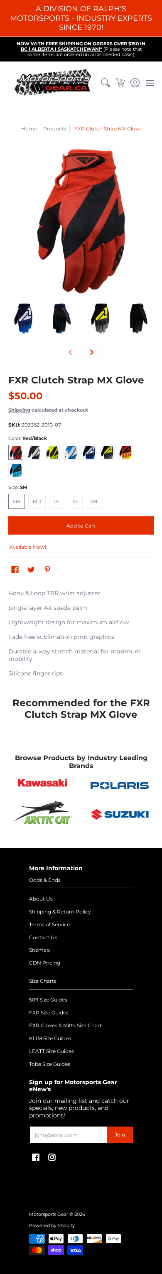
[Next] (91, 352)
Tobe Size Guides (49, 1064)
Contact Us (43, 937)
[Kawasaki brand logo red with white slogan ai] (42, 785)
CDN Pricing (44, 963)
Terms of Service (49, 924)
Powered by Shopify (52, 1225)
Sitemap (39, 950)
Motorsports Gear (48, 1214)
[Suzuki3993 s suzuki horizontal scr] (119, 814)
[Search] (105, 83)
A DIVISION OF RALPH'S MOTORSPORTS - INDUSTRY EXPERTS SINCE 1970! (81, 18)
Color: (27, 438)
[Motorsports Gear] (53, 83)
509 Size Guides (48, 1000)
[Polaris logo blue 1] (119, 785)
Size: (17, 487)
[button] (120, 83)
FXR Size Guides (49, 1012)
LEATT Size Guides (51, 1051)
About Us (41, 899)
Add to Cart (81, 526)
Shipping (19, 410)
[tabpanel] (81, 635)
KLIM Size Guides (50, 1038)
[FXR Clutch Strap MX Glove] (23, 318)
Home (29, 128)
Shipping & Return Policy (60, 911)
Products (54, 128)
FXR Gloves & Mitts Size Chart (65, 1025)
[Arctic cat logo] (42, 814)
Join (120, 1135)
